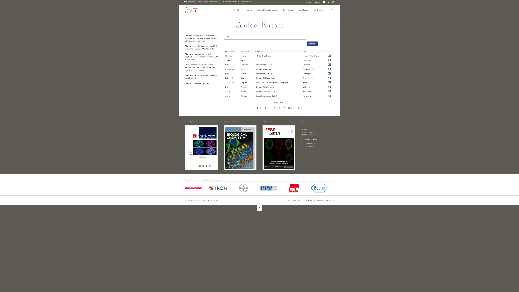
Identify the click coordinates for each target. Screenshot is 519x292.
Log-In (316, 2)
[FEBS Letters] (279, 148)
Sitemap (312, 200)
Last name (245, 51)
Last (300, 108)
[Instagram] (333, 2)
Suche (305, 200)
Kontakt (320, 200)
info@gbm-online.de (247, 1)
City (304, 51)
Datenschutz (329, 200)
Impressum (292, 200)
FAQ (299, 200)
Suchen (332, 10)
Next (290, 108)
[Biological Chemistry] (240, 148)
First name (229, 51)
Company (259, 51)
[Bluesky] (328, 2)
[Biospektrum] (202, 148)
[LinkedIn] (324, 2)
